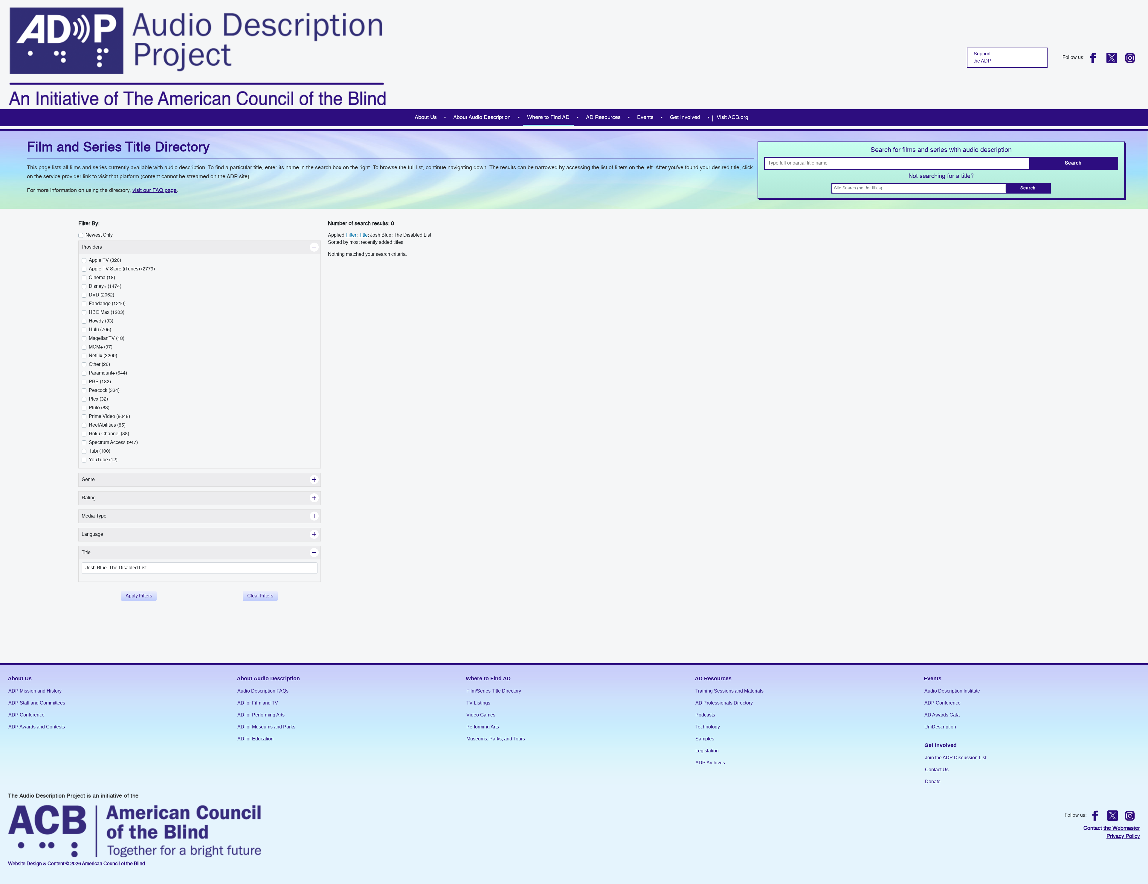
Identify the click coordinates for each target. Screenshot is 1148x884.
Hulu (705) (100, 330)
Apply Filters (139, 595)
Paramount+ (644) (108, 373)
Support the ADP (982, 58)
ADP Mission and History (35, 690)
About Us (426, 117)
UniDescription (940, 726)
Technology (707, 726)
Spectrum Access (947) (113, 442)
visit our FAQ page (154, 190)
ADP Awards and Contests (36, 726)
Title (363, 235)
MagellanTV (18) (106, 338)
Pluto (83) (99, 408)
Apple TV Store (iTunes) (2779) (122, 269)
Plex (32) (98, 399)
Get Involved (685, 117)
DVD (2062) (101, 295)
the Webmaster (1121, 828)
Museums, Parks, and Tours (495, 738)
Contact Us (937, 769)
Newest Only (99, 235)
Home (403, 117)
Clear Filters (260, 595)
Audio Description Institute (952, 690)
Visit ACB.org (732, 117)
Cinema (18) (102, 278)
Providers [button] (105, 247)
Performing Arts (482, 726)
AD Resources (603, 117)
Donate (933, 781)
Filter (351, 235)
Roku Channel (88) (109, 434)
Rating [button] (102, 497)
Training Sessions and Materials (729, 690)
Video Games (480, 714)
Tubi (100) (99, 451)
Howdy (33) (101, 321)
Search (1073, 163)
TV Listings (478, 702)
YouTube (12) (103, 460)
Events (645, 117)
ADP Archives (710, 762)
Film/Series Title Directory (493, 690)
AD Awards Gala (942, 714)
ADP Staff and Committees (36, 702)
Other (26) (99, 364)
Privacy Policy (1123, 836)
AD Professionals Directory (724, 702)
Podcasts (705, 714)
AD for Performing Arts (261, 714)
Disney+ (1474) (105, 286)
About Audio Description (482, 117)
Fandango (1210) (107, 304)
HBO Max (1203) (106, 312)
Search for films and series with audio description (941, 150)
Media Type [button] (108, 516)
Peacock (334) (104, 390)
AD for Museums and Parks (266, 726)
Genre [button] (102, 479)
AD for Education (255, 738)
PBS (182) (100, 382)
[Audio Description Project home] (197, 56)
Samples (704, 738)
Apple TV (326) (105, 260)
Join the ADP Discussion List (955, 757)
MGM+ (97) (100, 347)
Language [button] (106, 534)
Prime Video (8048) (109, 416)
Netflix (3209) (103, 356)
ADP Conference (26, 714)
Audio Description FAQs (262, 690)
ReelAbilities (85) (107, 425)
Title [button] (100, 552)
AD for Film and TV (257, 702)
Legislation (707, 750)
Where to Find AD (548, 117)
